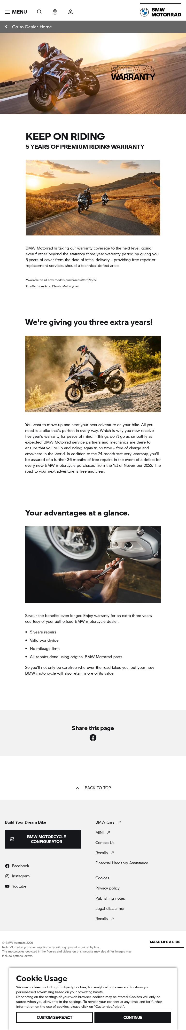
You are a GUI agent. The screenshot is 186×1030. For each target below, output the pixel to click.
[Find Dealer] (55, 10)
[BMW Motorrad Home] (160, 12)
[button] (16, 11)
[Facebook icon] (93, 737)
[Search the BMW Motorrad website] (39, 10)
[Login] (70, 10)
